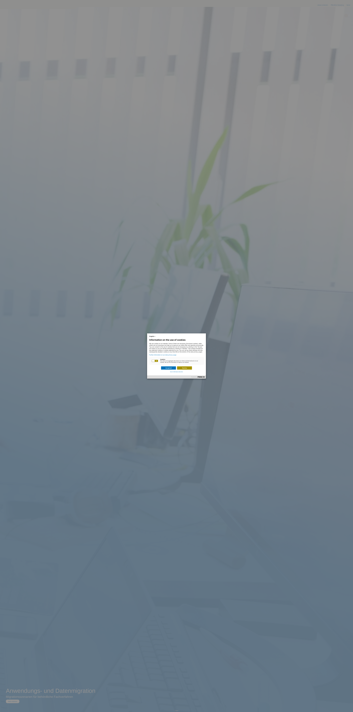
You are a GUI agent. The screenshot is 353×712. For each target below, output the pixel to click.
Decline (184, 368)
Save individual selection (176, 371)
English (151, 336)
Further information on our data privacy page (162, 355)
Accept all (168, 368)
